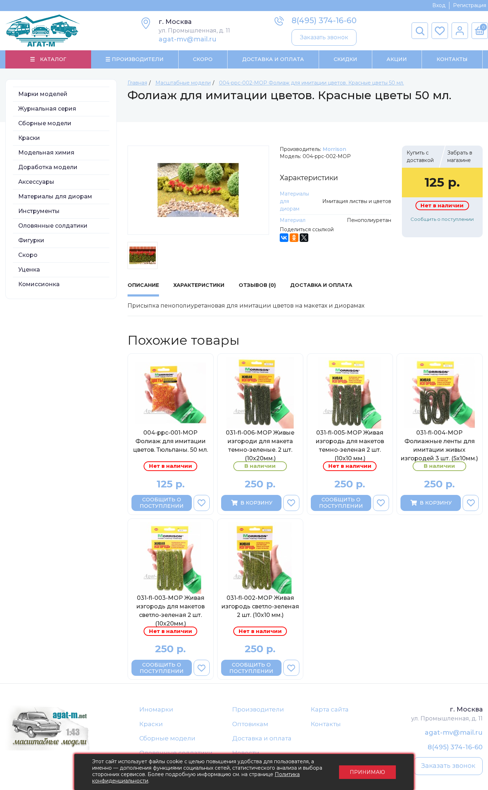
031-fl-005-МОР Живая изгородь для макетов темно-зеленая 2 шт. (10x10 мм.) (350, 445)
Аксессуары (36, 181)
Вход (438, 5)
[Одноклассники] (294, 237)
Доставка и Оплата (273, 59)
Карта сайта (330, 709)
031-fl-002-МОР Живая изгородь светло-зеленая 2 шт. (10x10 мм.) (260, 606)
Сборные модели (44, 123)
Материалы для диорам (55, 196)
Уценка (29, 269)
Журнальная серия (47, 108)
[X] (304, 237)
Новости (245, 752)
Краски (29, 138)
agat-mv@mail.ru (187, 39)
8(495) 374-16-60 (324, 20)
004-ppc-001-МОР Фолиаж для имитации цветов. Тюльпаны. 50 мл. (170, 441)
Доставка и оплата (262, 738)
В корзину (256, 503)
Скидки (345, 59)
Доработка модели (48, 167)
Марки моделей (43, 94)
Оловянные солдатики (53, 225)
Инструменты (39, 211)
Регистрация (469, 5)
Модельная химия (46, 152)
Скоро (203, 59)
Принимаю (367, 772)
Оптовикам (250, 724)
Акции (397, 59)
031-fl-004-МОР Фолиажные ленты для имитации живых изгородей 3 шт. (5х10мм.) (439, 445)
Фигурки (31, 240)
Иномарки (156, 709)
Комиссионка (39, 284)
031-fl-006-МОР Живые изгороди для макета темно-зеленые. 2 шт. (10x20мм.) (260, 445)
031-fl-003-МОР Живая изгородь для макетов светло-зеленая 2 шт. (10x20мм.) (170, 610)
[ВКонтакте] (284, 237)
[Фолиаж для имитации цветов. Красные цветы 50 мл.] (198, 190)
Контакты (452, 59)
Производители (258, 709)
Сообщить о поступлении (442, 219)
